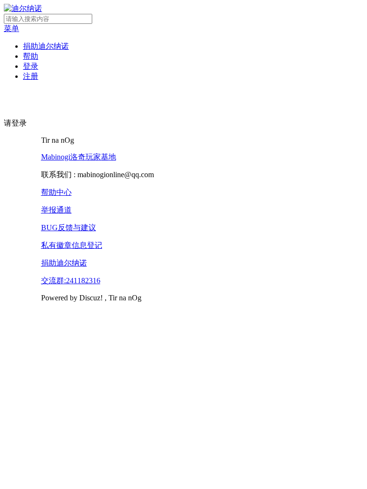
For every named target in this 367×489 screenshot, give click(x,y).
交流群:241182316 (70, 280)
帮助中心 (56, 192)
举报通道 (56, 210)
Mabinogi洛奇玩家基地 (78, 157)
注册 (30, 76)
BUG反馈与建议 (68, 227)
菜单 (11, 28)
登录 (30, 66)
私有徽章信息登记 (71, 245)
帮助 (30, 56)
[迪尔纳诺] (23, 8)
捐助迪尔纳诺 (46, 46)
